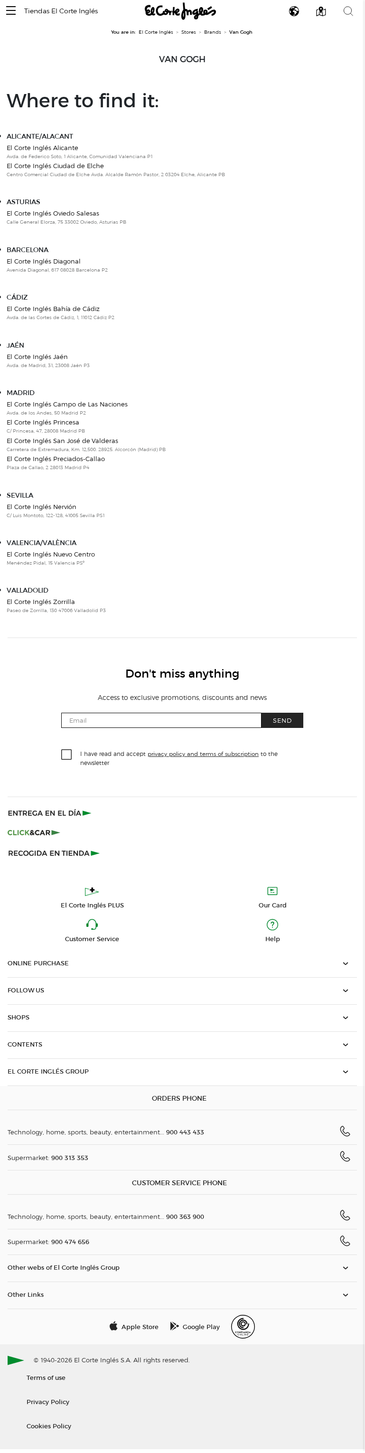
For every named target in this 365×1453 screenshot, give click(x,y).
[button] (11, 11)
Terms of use (46, 1377)
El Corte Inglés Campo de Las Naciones (67, 404)
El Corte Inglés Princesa (43, 422)
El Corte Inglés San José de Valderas (62, 440)
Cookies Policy (49, 1425)
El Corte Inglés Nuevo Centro (51, 554)
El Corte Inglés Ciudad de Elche (55, 166)
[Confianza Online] (243, 1327)
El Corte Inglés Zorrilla (41, 601)
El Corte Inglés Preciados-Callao (56, 458)
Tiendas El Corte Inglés (61, 11)
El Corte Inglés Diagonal (44, 261)
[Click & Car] (34, 833)
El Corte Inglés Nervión (41, 506)
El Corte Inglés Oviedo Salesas (53, 213)
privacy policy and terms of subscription (203, 753)
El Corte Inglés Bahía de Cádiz (53, 308)
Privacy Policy (48, 1401)
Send (282, 720)
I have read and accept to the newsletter (179, 757)
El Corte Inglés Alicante (42, 147)
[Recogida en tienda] (54, 853)
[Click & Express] (51, 813)
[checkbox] (67, 755)
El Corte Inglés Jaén (37, 356)
